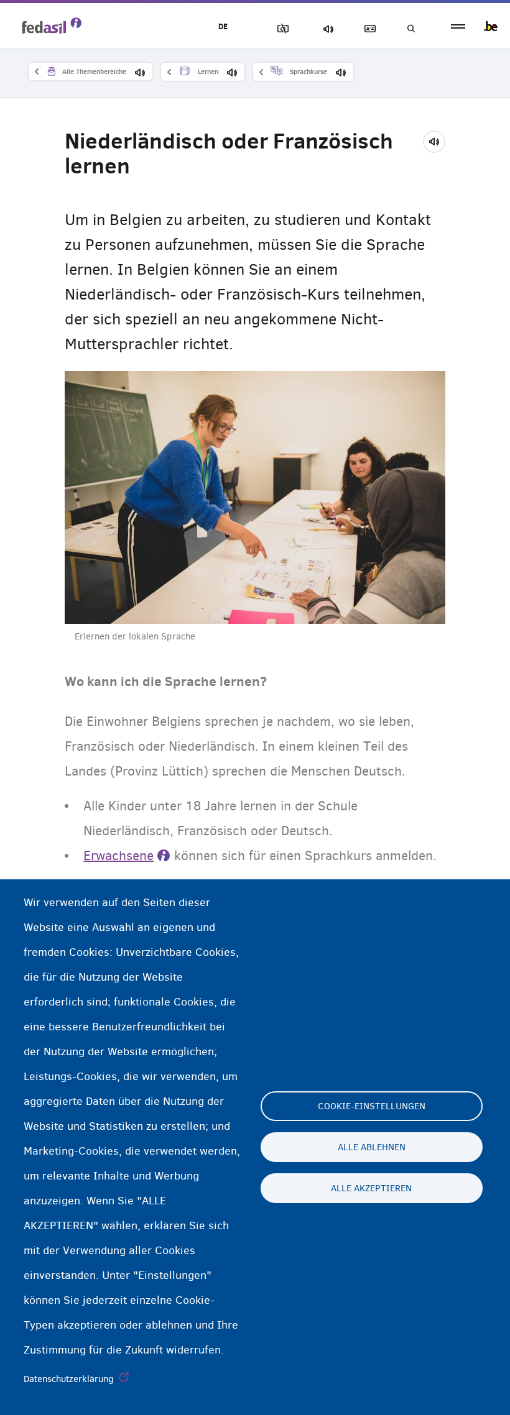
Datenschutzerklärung (69, 1379)
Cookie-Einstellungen (371, 1106)
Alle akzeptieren (371, 1188)
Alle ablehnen (372, 1147)
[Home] (51, 25)
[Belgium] (491, 26)
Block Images (280, 29)
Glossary (367, 29)
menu (458, 26)
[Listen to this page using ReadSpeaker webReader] (438, 140)
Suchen (410, 29)
